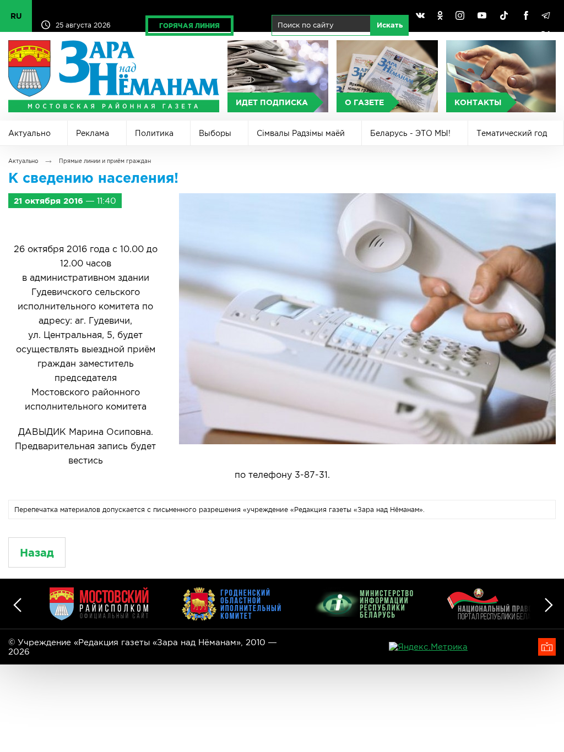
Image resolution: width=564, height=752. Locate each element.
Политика (154, 133)
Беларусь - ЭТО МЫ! (410, 133)
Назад (37, 552)
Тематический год (511, 133)
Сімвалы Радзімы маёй (301, 133)
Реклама (92, 133)
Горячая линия (189, 25)
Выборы (215, 133)
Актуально (29, 133)
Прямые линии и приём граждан (105, 161)
